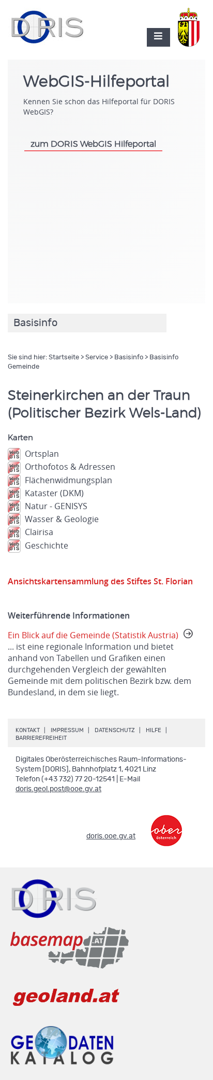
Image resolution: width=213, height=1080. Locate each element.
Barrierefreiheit (41, 738)
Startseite (64, 357)
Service (96, 357)
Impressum (67, 730)
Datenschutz (115, 730)
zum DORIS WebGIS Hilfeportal (93, 144)
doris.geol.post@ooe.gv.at (58, 789)
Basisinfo (128, 357)
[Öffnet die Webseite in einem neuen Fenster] (191, 22)
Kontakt (28, 730)
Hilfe (153, 730)
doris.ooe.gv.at (110, 836)
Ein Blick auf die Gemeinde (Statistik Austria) (99, 663)
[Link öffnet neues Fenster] (166, 823)
